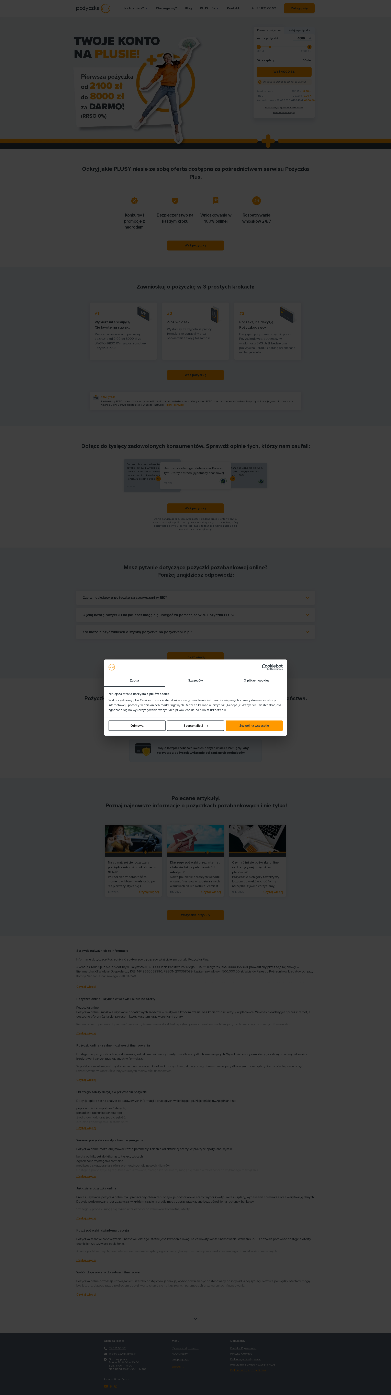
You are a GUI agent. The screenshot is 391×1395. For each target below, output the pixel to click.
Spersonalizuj (193, 725)
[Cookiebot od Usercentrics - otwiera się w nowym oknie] (265, 667)
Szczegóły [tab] (195, 680)
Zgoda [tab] (134, 680)
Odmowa (137, 725)
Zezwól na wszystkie (254, 725)
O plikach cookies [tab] (256, 680)
